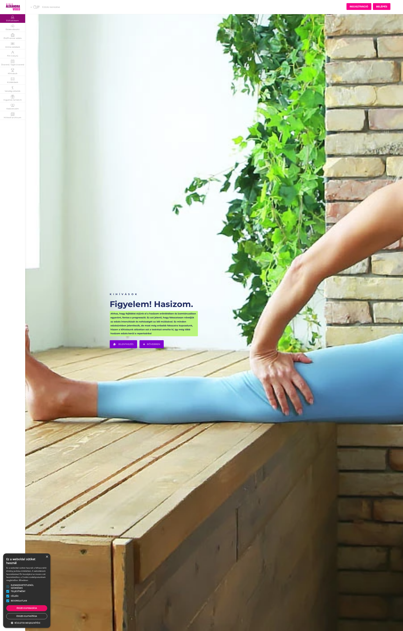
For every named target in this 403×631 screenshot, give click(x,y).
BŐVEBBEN (153, 344)
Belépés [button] (381, 6)
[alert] (26, 590)
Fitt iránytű (12, 56)
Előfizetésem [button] (12, 20)
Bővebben (23, 580)
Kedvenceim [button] (12, 108)
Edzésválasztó (13, 29)
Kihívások (12, 73)
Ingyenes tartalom (12, 100)
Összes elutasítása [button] (26, 616)
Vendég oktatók (12, 91)
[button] (8, 586)
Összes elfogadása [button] (27, 608)
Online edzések (12, 47)
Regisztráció (359, 6)
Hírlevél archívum (12, 117)
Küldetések (12, 82)
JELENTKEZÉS (125, 344)
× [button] (47, 557)
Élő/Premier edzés (13, 38)
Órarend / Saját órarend (12, 64)
